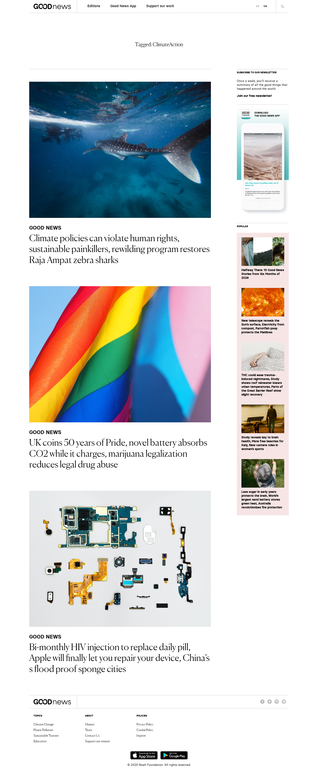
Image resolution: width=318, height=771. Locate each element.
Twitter (269, 703)
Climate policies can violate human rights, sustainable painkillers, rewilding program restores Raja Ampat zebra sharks (119, 248)
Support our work (160, 6)
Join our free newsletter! (254, 96)
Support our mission (97, 741)
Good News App (123, 6)
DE (257, 6)
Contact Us (92, 735)
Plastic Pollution (43, 730)
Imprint (141, 735)
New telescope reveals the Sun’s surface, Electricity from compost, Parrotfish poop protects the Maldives (262, 326)
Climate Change (44, 724)
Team (88, 730)
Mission (89, 724)
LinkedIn (284, 703)
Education (40, 741)
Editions (93, 6)
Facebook (262, 703)
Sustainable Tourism (46, 735)
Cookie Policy (145, 730)
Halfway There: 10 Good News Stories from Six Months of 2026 (262, 274)
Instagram (277, 703)
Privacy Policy (145, 724)
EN (265, 6)
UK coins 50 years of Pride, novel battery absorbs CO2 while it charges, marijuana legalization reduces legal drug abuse (118, 452)
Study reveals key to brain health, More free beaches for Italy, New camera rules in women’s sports (262, 443)
